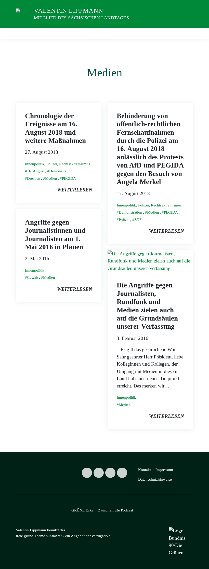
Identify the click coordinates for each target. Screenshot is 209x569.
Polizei (51, 164)
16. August (35, 171)
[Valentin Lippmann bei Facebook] (99, 473)
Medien (51, 178)
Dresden (33, 178)
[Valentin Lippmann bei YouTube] (122, 473)
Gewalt (32, 277)
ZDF (137, 220)
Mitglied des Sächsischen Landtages (81, 17)
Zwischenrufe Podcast (115, 510)
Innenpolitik (34, 164)
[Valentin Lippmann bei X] (87, 473)
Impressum (164, 470)
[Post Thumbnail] (150, 260)
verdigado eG (102, 536)
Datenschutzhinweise (155, 479)
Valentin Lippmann (68, 10)
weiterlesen (74, 189)
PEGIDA (69, 178)
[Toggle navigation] (187, 33)
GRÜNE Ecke (82, 510)
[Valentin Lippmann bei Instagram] (110, 473)
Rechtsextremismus (74, 164)
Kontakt (144, 470)
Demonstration (61, 171)
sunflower (54, 536)
